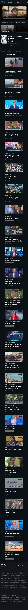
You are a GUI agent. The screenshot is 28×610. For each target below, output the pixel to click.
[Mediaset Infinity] (3, 2)
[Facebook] (18, 565)
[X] (26, 565)
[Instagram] (22, 565)
